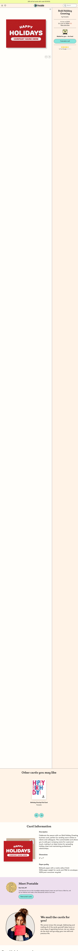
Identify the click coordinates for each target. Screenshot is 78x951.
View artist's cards (26, 896)
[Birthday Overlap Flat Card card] (39, 789)
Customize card (65, 41)
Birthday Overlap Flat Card (39, 802)
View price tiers (65, 25)
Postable (66, 17)
